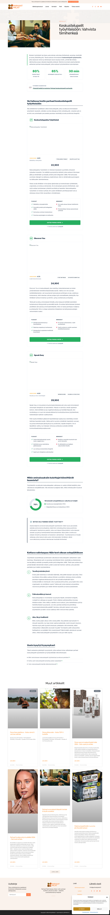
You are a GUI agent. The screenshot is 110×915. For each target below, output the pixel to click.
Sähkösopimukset (37, 6)
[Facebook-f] (92, 6)
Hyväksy (82, 909)
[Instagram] (95, 6)
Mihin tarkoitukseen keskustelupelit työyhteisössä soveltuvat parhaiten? (48, 657)
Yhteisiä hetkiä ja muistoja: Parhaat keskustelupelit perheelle (52, 88)
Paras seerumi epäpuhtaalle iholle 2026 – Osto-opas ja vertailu (85, 743)
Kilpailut (66, 6)
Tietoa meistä (75, 6)
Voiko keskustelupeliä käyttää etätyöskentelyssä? (42, 664)
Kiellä (99, 909)
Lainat (47, 6)
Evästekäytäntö (85, 912)
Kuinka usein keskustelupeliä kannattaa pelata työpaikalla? (44, 661)
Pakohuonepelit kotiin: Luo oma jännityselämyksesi (84, 827)
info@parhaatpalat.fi (95, 887)
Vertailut (54, 6)
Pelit (60, 6)
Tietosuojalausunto (94, 912)
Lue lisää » (13, 760)
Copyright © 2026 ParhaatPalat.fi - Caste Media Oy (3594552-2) (55, 912)
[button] (107, 897)
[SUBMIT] (28, 894)
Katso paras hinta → (55, 222)
